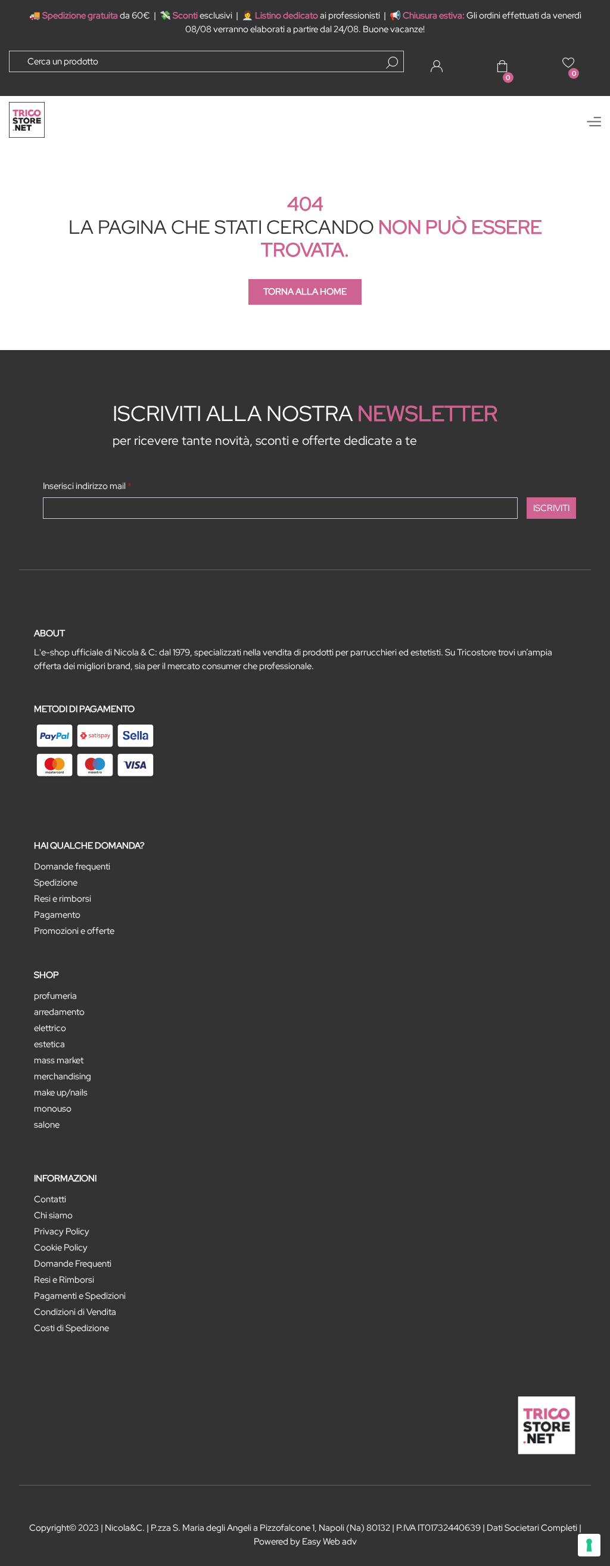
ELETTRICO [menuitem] (50, 1028)
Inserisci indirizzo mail (87, 486)
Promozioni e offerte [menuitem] (74, 931)
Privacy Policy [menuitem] (61, 1231)
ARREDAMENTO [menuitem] (59, 1012)
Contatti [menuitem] (50, 1199)
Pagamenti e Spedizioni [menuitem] (80, 1296)
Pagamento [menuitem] (57, 915)
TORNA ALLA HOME (305, 292)
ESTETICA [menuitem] (49, 1044)
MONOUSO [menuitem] (52, 1109)
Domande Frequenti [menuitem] (72, 1264)
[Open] (594, 121)
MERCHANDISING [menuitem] (62, 1076)
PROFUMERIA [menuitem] (55, 996)
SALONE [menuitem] (47, 1125)
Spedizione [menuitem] (55, 883)
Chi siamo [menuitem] (53, 1215)
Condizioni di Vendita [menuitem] (75, 1312)
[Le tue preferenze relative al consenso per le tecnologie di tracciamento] (589, 1545)
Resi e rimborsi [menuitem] (62, 899)
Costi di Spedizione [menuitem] (71, 1328)
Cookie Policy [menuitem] (61, 1248)
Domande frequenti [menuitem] (72, 866)
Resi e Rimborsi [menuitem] (64, 1280)
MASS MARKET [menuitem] (58, 1060)
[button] (392, 63)
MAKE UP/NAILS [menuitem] (61, 1092)
